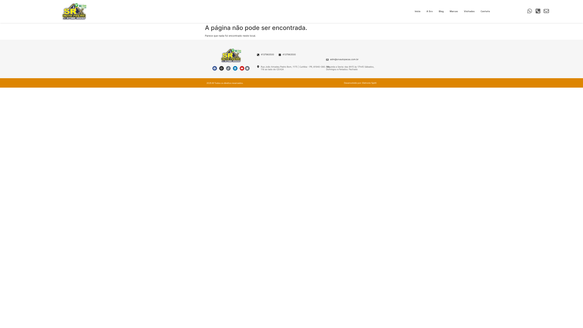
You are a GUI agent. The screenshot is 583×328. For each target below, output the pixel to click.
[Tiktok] (228, 68)
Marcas (454, 11)
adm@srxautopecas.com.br (344, 59)
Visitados (469, 11)
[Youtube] (242, 68)
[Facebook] (214, 68)
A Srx (429, 11)
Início (417, 11)
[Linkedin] (235, 68)
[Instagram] (221, 68)
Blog (441, 11)
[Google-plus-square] (247, 68)
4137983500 (267, 54)
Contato (485, 11)
